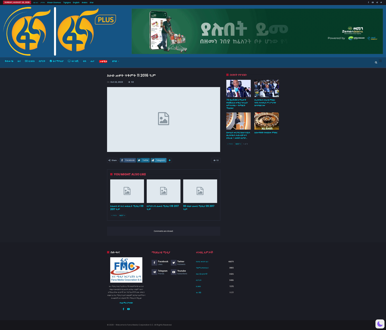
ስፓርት (42, 61)
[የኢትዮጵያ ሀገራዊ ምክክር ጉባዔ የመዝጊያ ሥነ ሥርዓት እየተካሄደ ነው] (266, 88)
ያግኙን (42, 2)
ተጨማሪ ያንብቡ (126, 302)
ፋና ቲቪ (75, 61)
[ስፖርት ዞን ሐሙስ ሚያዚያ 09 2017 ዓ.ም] (163, 191)
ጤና (92, 61)
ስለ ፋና (35, 2)
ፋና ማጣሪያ (58, 61)
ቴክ (84, 61)
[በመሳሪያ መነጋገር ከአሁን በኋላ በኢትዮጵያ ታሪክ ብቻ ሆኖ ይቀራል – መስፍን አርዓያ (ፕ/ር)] (238, 121)
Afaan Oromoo (54, 2)
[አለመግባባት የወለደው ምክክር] (266, 121)
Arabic (84, 2)
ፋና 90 (198, 292)
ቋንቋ (114, 61)
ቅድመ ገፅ (9, 61)
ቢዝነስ (31, 61)
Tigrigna (67, 2)
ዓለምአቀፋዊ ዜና (202, 268)
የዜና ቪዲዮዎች (201, 274)
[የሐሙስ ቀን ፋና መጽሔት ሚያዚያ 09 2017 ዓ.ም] (127, 191)
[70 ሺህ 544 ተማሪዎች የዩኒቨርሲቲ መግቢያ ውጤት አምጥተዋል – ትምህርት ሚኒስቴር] (238, 88)
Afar (91, 2)
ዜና (19, 61)
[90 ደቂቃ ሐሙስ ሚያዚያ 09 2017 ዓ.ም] (200, 191)
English (76, 2)
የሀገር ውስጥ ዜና (202, 261)
